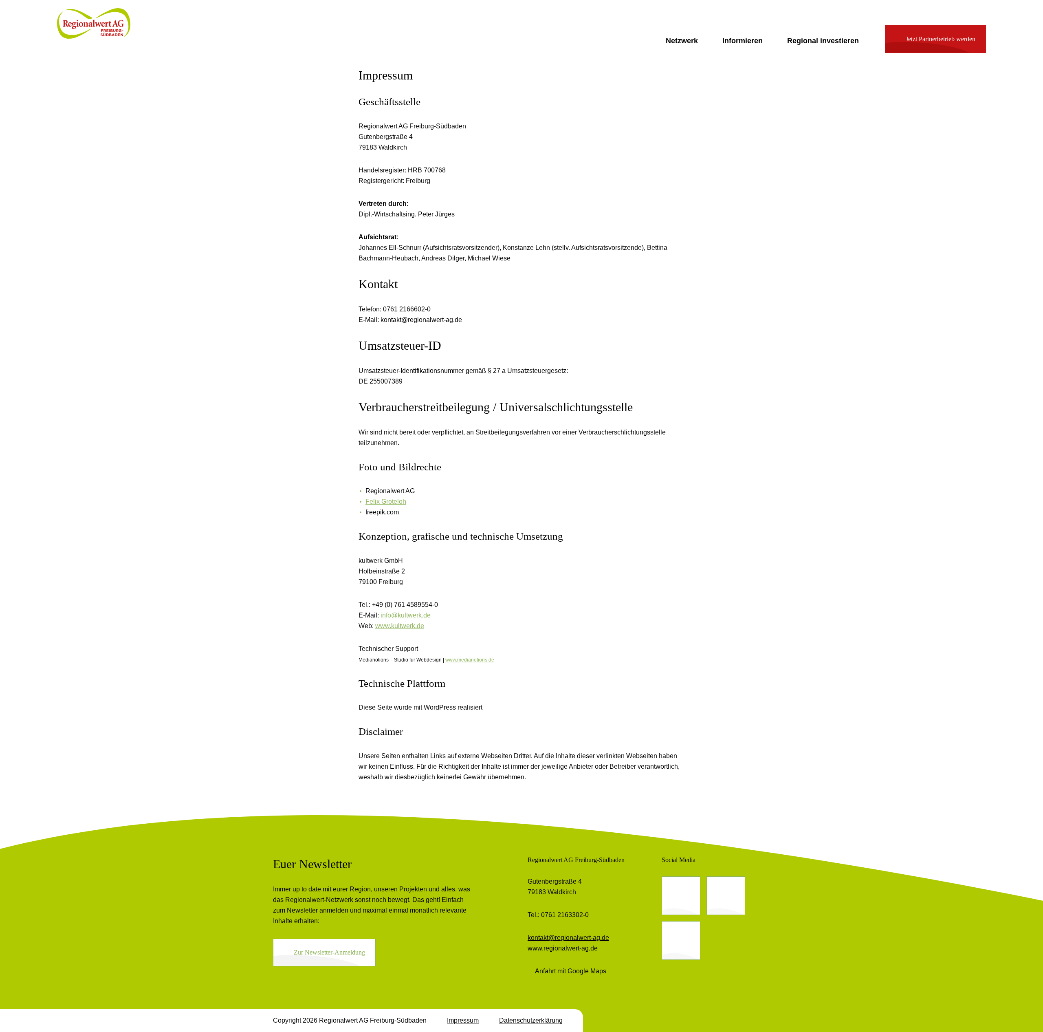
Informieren (742, 41)
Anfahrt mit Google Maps (570, 971)
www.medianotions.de (469, 660)
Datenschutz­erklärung (531, 1020)
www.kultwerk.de (399, 625)
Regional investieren (823, 41)
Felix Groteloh (385, 501)
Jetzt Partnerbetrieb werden (940, 38)
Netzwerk (682, 41)
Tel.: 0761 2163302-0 (558, 914)
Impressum (463, 1020)
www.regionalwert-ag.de (563, 948)
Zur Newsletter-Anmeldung (329, 952)
